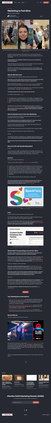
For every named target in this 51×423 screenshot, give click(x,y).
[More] (26, 2)
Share (41, 16)
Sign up (25, 414)
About (19, 2)
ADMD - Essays (10, 8)
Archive (23, 2)
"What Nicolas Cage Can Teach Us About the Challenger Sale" (21, 309)
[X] (24, 410)
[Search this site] (38, 2)
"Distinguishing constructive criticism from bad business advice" (21, 305)
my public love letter (27, 162)
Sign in (41, 2)
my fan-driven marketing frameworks (34, 343)
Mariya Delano (13, 15)
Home (15, 2)
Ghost (48, 414)
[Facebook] (26, 410)
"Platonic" (22, 94)
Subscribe (46, 2)
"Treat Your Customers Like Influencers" (16, 299)
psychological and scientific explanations (29, 83)
